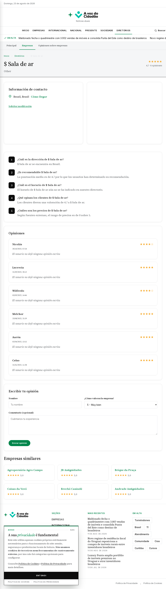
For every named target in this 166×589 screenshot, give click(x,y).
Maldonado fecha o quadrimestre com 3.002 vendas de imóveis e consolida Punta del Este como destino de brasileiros (83, 38)
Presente (91, 30)
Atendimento (142, 534)
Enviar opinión (19, 443)
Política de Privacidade (127, 583)
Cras (157, 541)
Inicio (6, 56)
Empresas (39, 30)
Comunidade (142, 541)
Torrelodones (142, 520)
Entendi (41, 575)
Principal (11, 45)
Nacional (76, 30)
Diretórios (123, 30)
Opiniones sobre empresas (52, 45)
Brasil (138, 527)
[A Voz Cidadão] (83, 14)
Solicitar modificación (20, 106)
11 (147, 527)
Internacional (57, 30)
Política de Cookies (152, 583)
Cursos (153, 548)
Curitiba (139, 548)
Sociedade (107, 30)
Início (25, 30)
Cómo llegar (39, 96)
